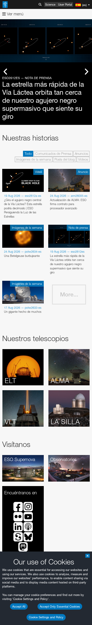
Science (50, 4)
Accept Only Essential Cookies (60, 606)
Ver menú (14, 14)
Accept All (18, 606)
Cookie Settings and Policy (46, 617)
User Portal (65, 4)
